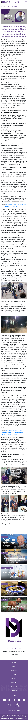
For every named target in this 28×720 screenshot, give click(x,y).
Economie (14, 670)
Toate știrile (14, 690)
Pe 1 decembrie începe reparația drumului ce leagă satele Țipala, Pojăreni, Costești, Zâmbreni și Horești (12, 432)
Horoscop (14, 682)
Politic (14, 662)
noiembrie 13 (14, 6)
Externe (14, 674)
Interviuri (3, 6)
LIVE (17, 2)
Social (7, 6)
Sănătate (5, 568)
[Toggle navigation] (26, 2)
